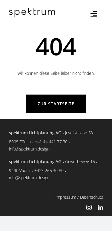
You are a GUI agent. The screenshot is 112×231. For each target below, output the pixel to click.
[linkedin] (100, 207)
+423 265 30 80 (49, 170)
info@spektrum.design (29, 149)
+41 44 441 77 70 (51, 142)
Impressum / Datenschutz (79, 197)
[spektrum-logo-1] (32, 10)
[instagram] (89, 207)
